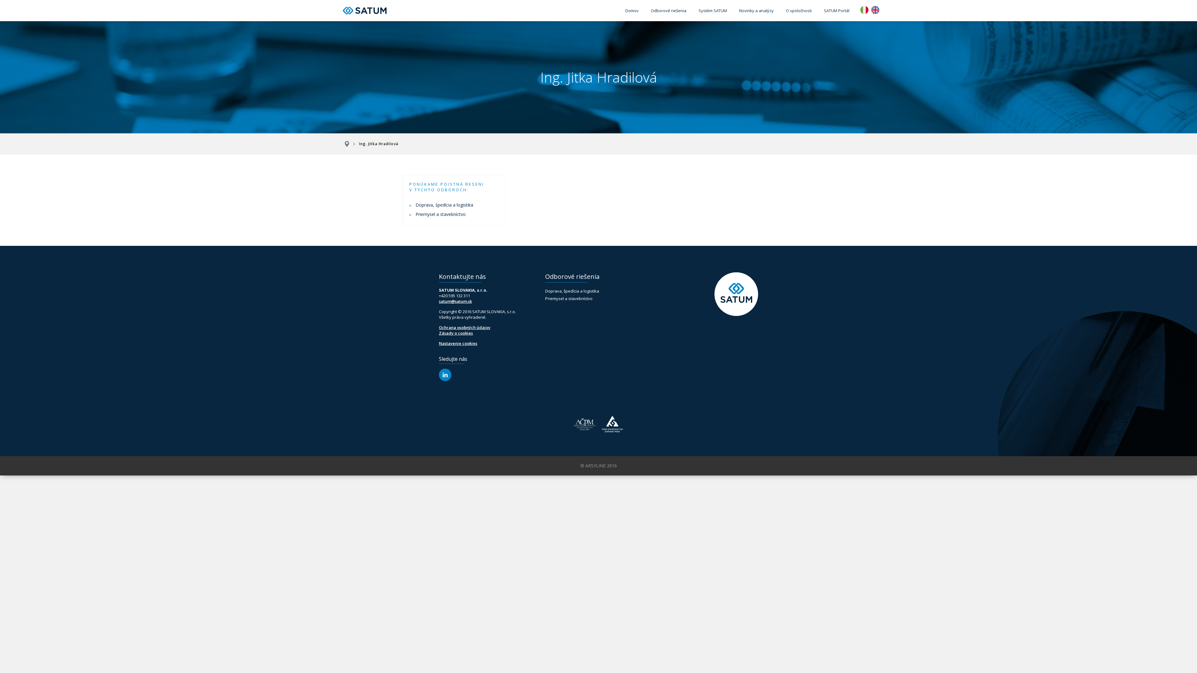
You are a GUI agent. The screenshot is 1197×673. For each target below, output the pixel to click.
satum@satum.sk (455, 301)
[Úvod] (349, 144)
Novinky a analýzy (756, 10)
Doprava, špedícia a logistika (444, 205)
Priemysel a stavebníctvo (441, 214)
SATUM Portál (836, 10)
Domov (632, 10)
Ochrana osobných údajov (464, 327)
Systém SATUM (713, 10)
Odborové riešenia (668, 10)
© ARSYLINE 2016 (598, 466)
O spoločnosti (799, 10)
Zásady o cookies (456, 333)
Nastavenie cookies (458, 343)
